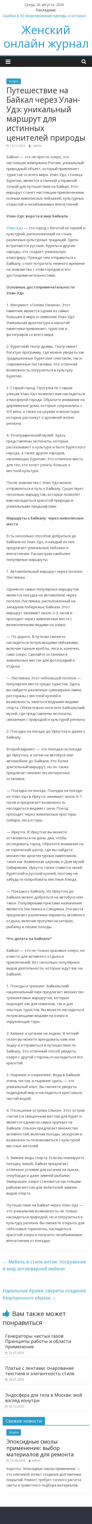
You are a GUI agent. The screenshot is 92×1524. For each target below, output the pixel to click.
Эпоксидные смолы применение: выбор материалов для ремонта (40, 1448)
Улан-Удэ (14, 227)
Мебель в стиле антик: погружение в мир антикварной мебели (44, 1265)
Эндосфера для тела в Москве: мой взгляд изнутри (43, 1397)
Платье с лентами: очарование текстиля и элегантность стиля (39, 1370)
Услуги (13, 81)
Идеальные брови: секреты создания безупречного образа (44, 1294)
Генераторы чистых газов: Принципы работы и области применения (38, 1341)
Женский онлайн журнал (46, 36)
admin (37, 146)
